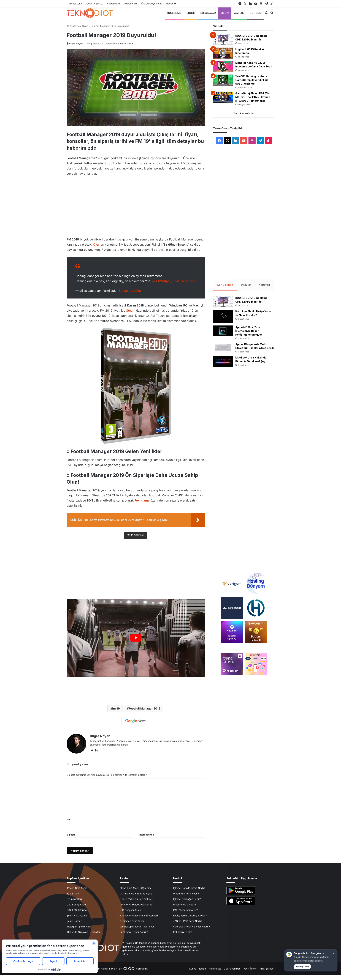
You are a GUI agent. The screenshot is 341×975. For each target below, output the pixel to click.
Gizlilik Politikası (232, 968)
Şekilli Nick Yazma (77, 915)
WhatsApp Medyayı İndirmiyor (137, 926)
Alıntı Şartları (267, 968)
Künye (192, 968)
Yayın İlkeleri (250, 968)
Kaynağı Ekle (302, 966)
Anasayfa (74, 25)
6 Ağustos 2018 (129, 290)
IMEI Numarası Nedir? (185, 910)
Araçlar (169, 3)
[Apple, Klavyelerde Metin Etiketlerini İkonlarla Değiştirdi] (223, 347)
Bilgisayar (208, 13)
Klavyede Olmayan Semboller (83, 932)
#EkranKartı (113, 3)
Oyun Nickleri (74, 899)
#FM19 (157, 281)
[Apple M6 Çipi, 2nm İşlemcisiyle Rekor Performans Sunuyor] (223, 330)
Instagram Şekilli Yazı (79, 926)
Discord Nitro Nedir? (184, 904)
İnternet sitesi (147, 834)
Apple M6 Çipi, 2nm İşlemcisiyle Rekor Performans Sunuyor (248, 331)
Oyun (225, 13)
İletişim (202, 968)
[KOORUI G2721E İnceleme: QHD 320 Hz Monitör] (223, 39)
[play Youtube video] (136, 638)
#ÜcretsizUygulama (151, 3)
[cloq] (129, 968)
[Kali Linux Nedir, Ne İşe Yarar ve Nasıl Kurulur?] (223, 316)
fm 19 (116, 708)
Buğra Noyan (76, 43)
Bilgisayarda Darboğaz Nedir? (190, 915)
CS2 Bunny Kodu (76, 904)
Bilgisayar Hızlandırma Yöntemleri (139, 915)
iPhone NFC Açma (77, 888)
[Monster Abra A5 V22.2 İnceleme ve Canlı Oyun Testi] (223, 66)
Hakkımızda (215, 968)
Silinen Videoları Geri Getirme (136, 899)
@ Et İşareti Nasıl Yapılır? (134, 932)
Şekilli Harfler (74, 921)
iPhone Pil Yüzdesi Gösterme (136, 904)
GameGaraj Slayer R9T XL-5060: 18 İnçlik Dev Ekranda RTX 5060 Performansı (252, 97)
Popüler (246, 284)
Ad (68, 819)
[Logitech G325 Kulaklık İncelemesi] (223, 53)
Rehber (255, 13)
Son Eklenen (225, 284)
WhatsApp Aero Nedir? (186, 893)
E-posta (71, 834)
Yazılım (239, 13)
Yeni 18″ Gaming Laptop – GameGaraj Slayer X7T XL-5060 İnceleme (252, 80)
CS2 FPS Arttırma (77, 910)
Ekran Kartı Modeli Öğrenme (136, 888)
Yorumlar (264, 284)
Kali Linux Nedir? (182, 932)
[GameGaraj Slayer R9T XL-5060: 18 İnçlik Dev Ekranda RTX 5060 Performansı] (223, 97)
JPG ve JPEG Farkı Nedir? (187, 921)
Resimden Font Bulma (132, 921)
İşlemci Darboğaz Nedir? (187, 899)
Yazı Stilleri (73, 893)
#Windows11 (130, 3)
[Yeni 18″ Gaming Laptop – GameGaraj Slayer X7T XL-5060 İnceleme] (223, 80)
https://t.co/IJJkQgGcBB (179, 281)
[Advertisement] (136, 205)
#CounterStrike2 (94, 3)
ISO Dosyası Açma (130, 910)
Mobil (191, 13)
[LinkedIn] (96, 750)
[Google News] (135, 721)
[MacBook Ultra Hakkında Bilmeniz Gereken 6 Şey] (223, 361)
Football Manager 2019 (145, 708)
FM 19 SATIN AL (135, 535)
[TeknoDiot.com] (90, 13)
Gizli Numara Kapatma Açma (136, 893)
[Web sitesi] (92, 750)
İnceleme (174, 13)
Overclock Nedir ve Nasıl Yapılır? (191, 926)
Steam (130, 310)
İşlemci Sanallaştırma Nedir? (189, 888)
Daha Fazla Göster (244, 113)
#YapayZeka (75, 3)
